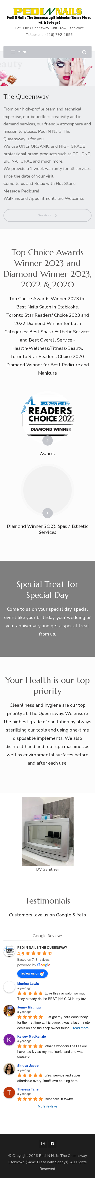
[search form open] (84, 52)
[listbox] (47, 1024)
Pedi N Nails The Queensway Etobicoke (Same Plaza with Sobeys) (49, 20)
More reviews (47, 1106)
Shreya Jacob (28, 1065)
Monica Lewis (28, 983)
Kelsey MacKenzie (31, 1036)
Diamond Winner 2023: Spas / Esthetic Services (47, 529)
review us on (30, 973)
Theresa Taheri (29, 1089)
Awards (47, 454)
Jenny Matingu (29, 1007)
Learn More (40, 440)
